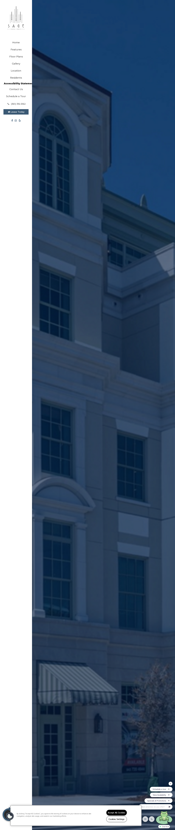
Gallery (16, 63)
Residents (16, 77)
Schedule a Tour (16, 96)
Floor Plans (16, 56)
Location (16, 70)
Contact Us (16, 89)
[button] (16, 104)
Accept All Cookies (116, 812)
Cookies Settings (117, 819)
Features (16, 49)
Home (16, 42)
